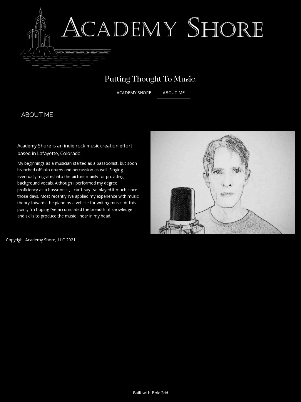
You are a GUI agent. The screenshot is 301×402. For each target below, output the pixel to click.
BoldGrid (160, 393)
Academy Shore (134, 92)
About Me (174, 92)
